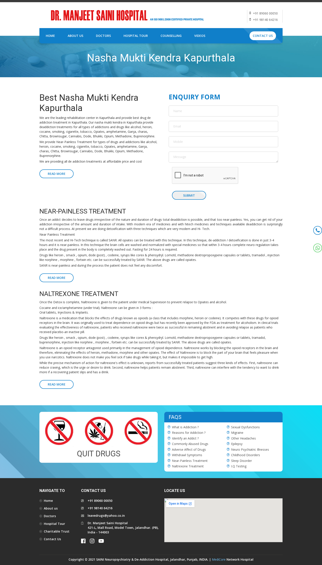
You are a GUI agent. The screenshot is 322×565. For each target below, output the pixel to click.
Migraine (237, 432)
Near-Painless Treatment (190, 461)
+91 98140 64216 (265, 20)
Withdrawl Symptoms (187, 455)
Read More (56, 174)
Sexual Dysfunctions (245, 427)
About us (51, 508)
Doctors (103, 36)
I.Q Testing (238, 466)
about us (75, 36)
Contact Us (263, 36)
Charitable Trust (56, 531)
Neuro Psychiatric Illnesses (250, 449)
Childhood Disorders (245, 455)
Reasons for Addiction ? (188, 432)
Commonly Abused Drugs (190, 444)
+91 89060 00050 (265, 13)
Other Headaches (243, 438)
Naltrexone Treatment (188, 466)
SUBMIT (189, 195)
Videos (199, 36)
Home (50, 36)
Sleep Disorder (241, 461)
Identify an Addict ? (185, 438)
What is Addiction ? (185, 427)
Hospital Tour (136, 36)
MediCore (219, 559)
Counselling (171, 36)
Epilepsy (236, 444)
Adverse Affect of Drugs (189, 449)
